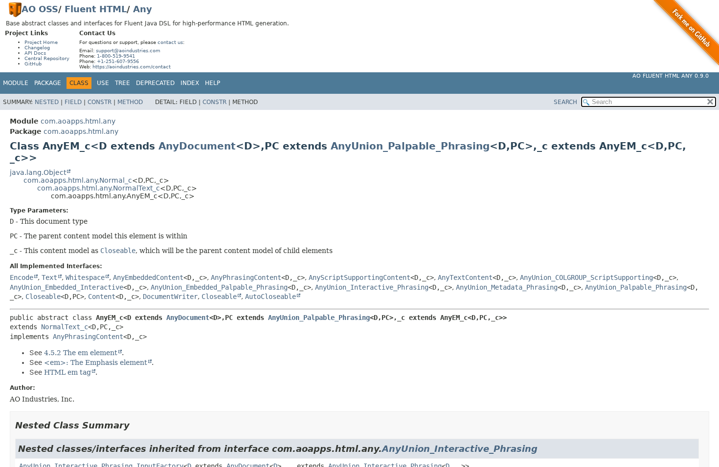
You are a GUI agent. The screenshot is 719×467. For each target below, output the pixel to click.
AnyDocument (197, 146)
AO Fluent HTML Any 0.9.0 (670, 76)
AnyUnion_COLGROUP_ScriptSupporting (586, 277)
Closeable (43, 296)
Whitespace (85, 277)
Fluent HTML (96, 9)
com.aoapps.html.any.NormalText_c (98, 188)
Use (103, 83)
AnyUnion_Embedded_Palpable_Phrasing (219, 287)
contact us (170, 42)
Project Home (41, 42)
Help (212, 83)
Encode (21, 277)
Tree (122, 83)
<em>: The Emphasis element (95, 362)
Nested (47, 102)
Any (142, 9)
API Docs (35, 53)
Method (130, 102)
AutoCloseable (270, 296)
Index (189, 83)
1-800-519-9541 (116, 56)
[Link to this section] (136, 425)
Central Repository (46, 58)
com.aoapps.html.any (78, 121)
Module (15, 83)
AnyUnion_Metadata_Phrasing (507, 287)
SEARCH (565, 102)
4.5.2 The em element (80, 353)
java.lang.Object (38, 172)
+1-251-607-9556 (118, 61)
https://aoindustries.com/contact (131, 66)
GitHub (33, 63)
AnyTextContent (465, 277)
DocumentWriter (170, 296)
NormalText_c (64, 327)
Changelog (37, 47)
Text (49, 277)
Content (101, 296)
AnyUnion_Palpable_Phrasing (410, 146)
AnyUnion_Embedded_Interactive (66, 287)
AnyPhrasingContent (246, 277)
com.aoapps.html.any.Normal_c (77, 180)
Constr (100, 102)
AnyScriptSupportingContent (359, 277)
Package (47, 83)
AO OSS (40, 9)
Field (73, 102)
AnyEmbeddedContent (148, 277)
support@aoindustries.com (128, 50)
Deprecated (155, 83)
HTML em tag (67, 372)
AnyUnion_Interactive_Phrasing (371, 287)
